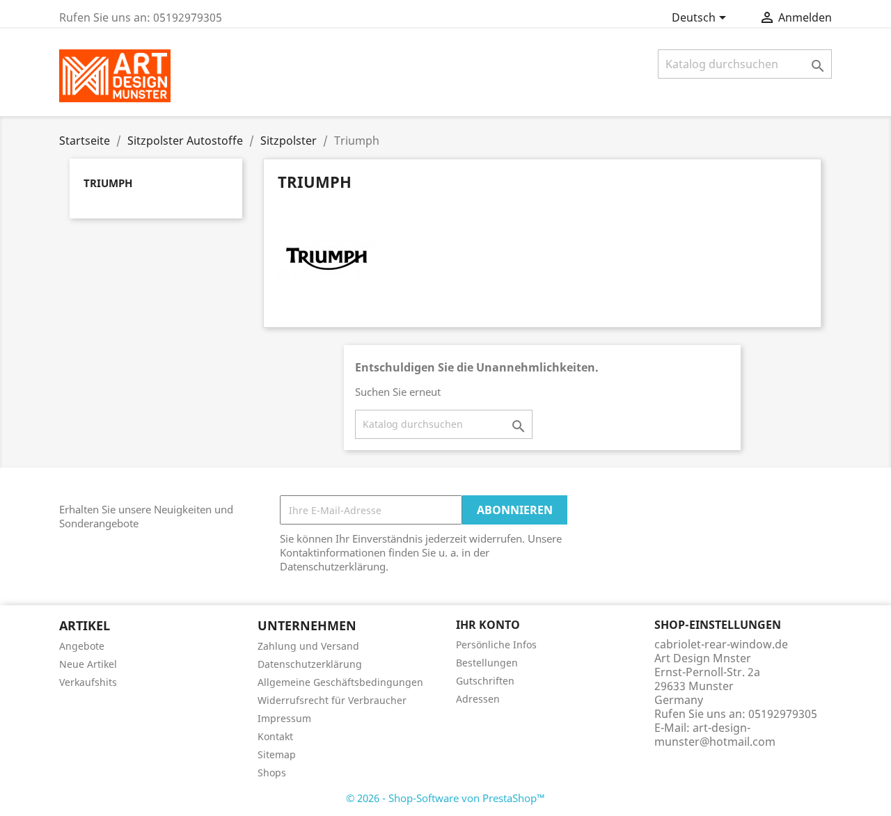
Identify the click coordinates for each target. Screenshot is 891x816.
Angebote (81, 646)
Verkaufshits (88, 682)
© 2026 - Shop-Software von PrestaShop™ (445, 798)
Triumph (108, 183)
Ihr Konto (488, 624)
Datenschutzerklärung (310, 664)
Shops (272, 772)
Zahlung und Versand (308, 646)
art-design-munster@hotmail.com (714, 734)
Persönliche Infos (496, 644)
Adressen (478, 698)
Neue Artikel (88, 664)
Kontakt (275, 736)
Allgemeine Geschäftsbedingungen (340, 682)
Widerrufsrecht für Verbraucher (332, 700)
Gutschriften (485, 680)
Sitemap (277, 754)
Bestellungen (487, 662)
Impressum (284, 718)
